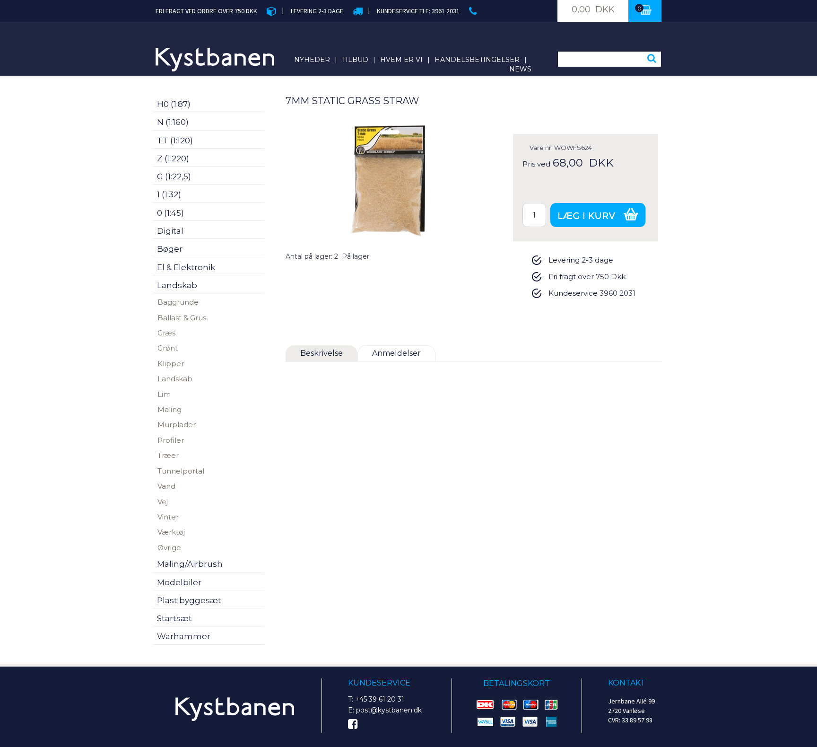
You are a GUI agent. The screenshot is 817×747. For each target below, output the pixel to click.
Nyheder (312, 59)
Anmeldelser (396, 353)
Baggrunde (178, 302)
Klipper (170, 363)
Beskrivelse (321, 353)
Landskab (174, 378)
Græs (166, 332)
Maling (169, 409)
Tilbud (355, 59)
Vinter (168, 516)
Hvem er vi (401, 59)
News (520, 69)
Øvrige (169, 547)
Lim (164, 394)
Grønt (167, 347)
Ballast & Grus (181, 317)
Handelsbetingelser (477, 59)
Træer (168, 455)
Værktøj (171, 531)
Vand (166, 486)
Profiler (170, 440)
